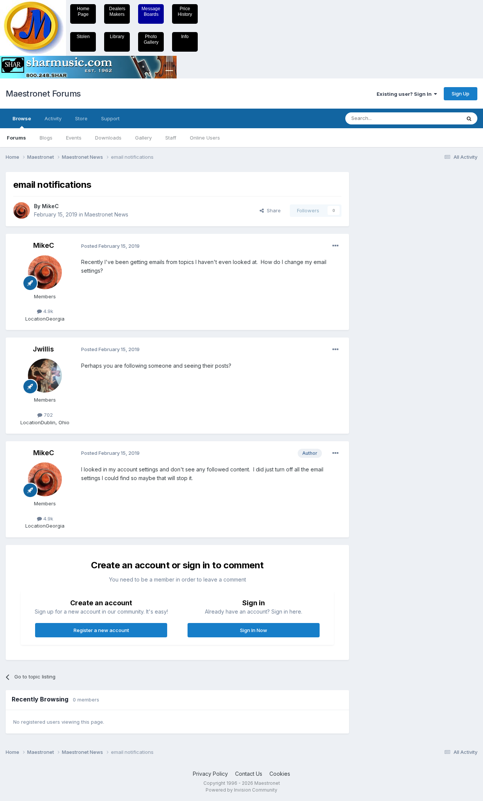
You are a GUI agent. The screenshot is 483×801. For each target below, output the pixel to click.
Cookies (279, 773)
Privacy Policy (210, 773)
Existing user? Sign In (405, 94)
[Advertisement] (387, 285)
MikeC (50, 206)
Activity (53, 118)
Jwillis (43, 349)
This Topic (439, 118)
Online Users (205, 138)
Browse (21, 118)
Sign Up (460, 94)
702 (47, 415)
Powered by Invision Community (241, 790)
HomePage (83, 11)
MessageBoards (151, 11)
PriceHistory (185, 11)
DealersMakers (117, 11)
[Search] (469, 118)
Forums (16, 138)
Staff (170, 138)
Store (81, 118)
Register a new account (101, 630)
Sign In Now (253, 630)
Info (185, 36)
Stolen (83, 36)
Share (272, 210)
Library (117, 36)
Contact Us (248, 773)
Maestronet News (106, 214)
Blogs (46, 138)
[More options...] (335, 245)
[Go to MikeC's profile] (21, 210)
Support (110, 118)
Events (74, 138)
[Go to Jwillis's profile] (45, 376)
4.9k (47, 311)
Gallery (143, 138)
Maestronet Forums (43, 93)
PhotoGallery (151, 39)
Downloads (108, 138)
